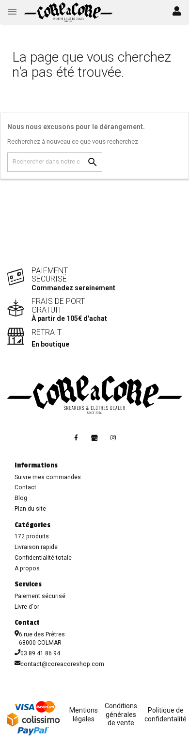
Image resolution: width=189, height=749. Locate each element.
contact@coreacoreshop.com (62, 664)
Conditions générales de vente (121, 714)
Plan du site (30, 508)
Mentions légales (83, 714)
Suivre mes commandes (48, 477)
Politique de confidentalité (165, 714)
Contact (25, 487)
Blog (21, 498)
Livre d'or (27, 606)
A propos (27, 568)
